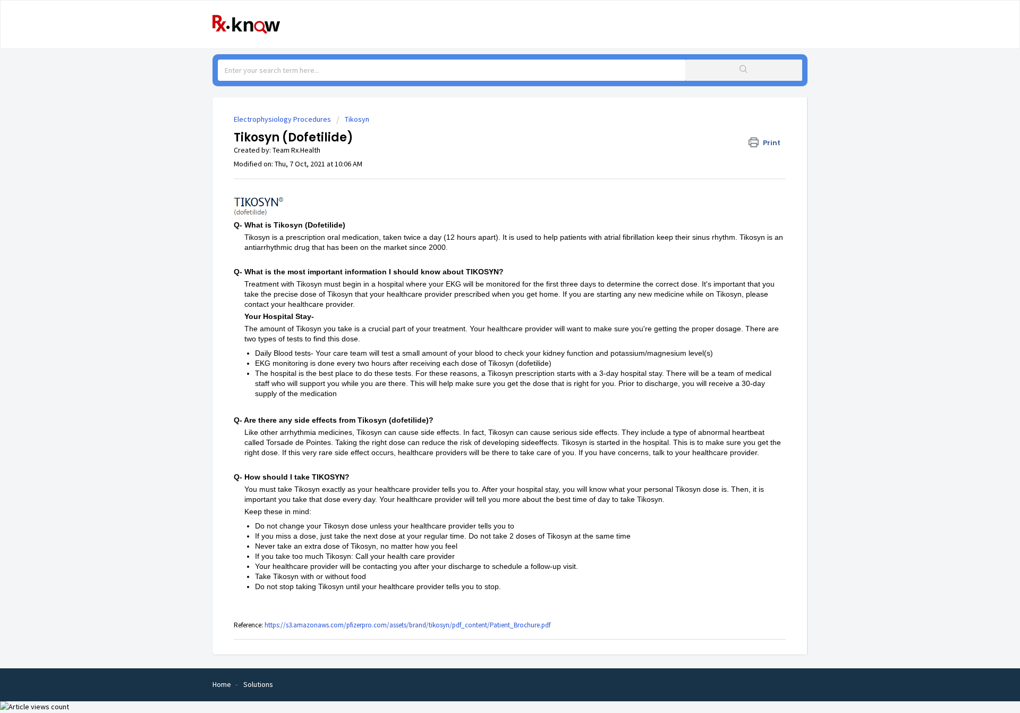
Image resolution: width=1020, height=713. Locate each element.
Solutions (258, 684)
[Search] (743, 70)
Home (221, 684)
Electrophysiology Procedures (282, 119)
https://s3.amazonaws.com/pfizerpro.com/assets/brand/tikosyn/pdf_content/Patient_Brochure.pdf (407, 625)
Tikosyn (357, 119)
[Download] (490, 219)
